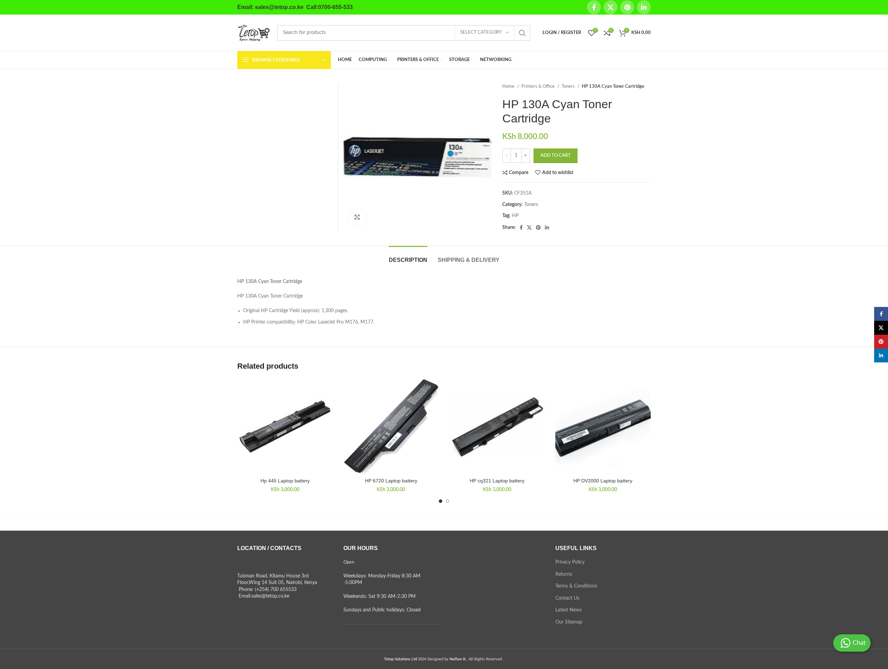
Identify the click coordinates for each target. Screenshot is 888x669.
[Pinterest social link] (627, 7)
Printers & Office (538, 86)
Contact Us (567, 598)
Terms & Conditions (576, 586)
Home (508, 86)
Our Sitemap (568, 622)
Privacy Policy (569, 562)
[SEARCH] (522, 33)
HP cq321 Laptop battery (497, 480)
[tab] (408, 256)
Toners (569, 86)
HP (515, 215)
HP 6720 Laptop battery (391, 480)
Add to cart (555, 155)
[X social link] (610, 7)
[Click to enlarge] (357, 217)
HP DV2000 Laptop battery (602, 480)
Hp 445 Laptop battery (285, 480)
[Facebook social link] (594, 7)
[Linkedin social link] (644, 7)
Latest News (568, 610)
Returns (563, 574)
